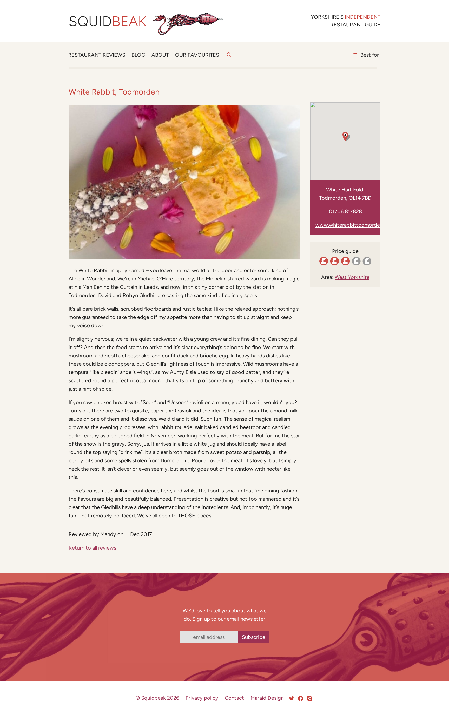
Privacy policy (202, 698)
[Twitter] (291, 698)
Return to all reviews (92, 548)
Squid (107, 21)
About (160, 55)
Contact (234, 698)
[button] (345, 136)
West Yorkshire (352, 277)
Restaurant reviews (96, 55)
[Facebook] (300, 698)
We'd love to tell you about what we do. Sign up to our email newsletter (225, 614)
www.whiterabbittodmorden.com (354, 225)
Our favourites (197, 55)
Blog (138, 55)
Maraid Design (267, 698)
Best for (369, 55)
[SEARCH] (229, 57)
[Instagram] (309, 698)
